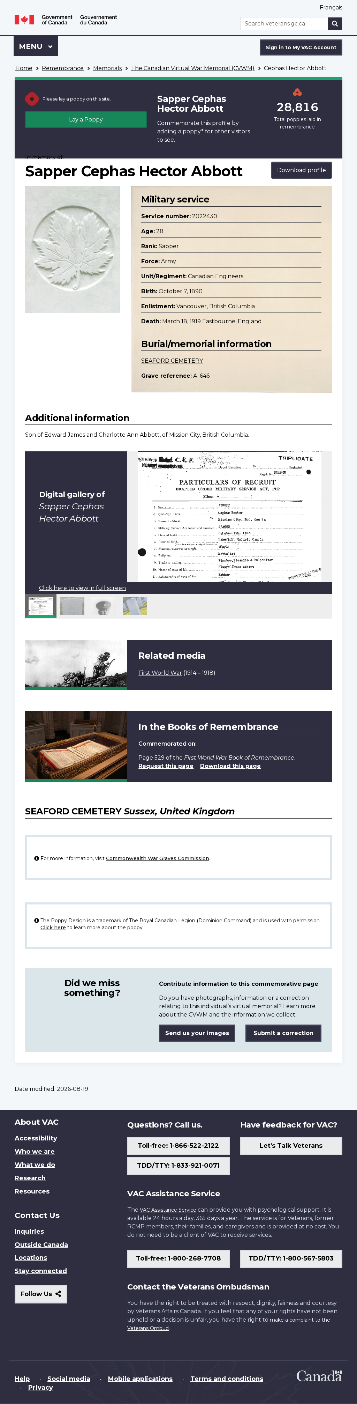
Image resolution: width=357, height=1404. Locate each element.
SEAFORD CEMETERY (172, 360)
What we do (35, 1165)
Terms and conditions (226, 1379)
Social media (68, 1379)
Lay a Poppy (86, 119)
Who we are (35, 1151)
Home (23, 68)
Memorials (107, 68)
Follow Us (44, 1296)
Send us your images (197, 1033)
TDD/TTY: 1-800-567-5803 (291, 1258)
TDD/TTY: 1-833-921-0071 (178, 1165)
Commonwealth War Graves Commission (157, 858)
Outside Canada (41, 1245)
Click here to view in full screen (82, 588)
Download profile (301, 170)
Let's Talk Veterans (291, 1146)
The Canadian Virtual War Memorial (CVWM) (193, 68)
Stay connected (41, 1271)
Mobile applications (140, 1379)
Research (30, 1178)
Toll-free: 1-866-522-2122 (178, 1146)
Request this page (165, 766)
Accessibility (36, 1138)
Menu (32, 46)
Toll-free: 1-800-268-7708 (178, 1258)
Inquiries (29, 1231)
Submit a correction (283, 1033)
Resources (32, 1191)
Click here (53, 927)
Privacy (40, 1387)
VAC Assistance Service (168, 1210)
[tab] (40, 606)
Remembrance (63, 68)
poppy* (193, 131)
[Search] (335, 23)
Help (22, 1379)
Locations (31, 1258)
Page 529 (151, 757)
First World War (160, 673)
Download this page (230, 766)
